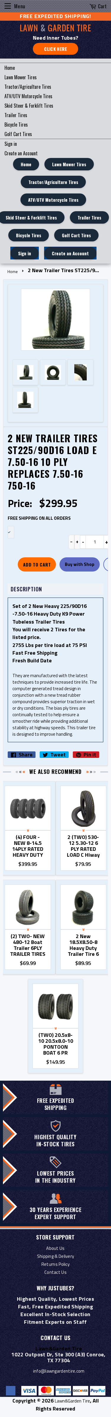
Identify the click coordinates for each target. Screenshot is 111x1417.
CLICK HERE (55, 49)
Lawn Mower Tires (20, 77)
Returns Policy (55, 1264)
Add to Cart (37, 564)
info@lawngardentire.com (59, 1371)
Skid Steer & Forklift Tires (28, 105)
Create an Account (21, 153)
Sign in (10, 143)
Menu (19, 6)
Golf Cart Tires (18, 134)
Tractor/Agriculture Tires (27, 86)
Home (9, 67)
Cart (102, 6)
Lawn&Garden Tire (72, 1400)
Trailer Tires (15, 115)
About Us (55, 1248)
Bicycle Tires (16, 124)
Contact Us (55, 1272)
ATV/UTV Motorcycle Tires (28, 96)
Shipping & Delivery (55, 1256)
